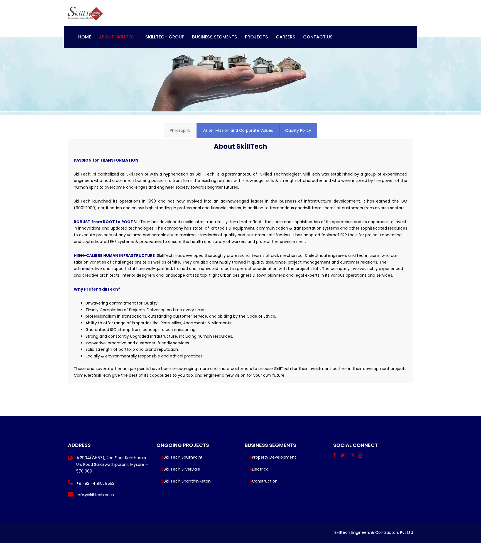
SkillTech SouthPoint (183, 457)
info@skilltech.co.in (95, 495)
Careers (285, 37)
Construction (265, 481)
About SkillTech (118, 37)
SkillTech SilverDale (182, 469)
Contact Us (318, 37)
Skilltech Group (164, 37)
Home (84, 37)
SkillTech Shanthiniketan (187, 481)
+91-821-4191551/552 (95, 483)
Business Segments (214, 37)
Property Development (274, 457)
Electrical (260, 469)
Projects (256, 37)
